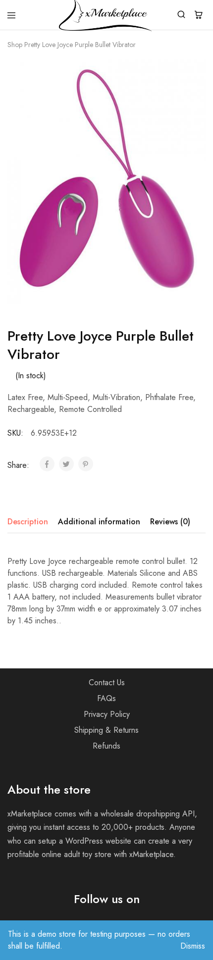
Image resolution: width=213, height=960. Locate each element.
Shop (14, 45)
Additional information (99, 521)
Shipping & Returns (106, 730)
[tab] (30, 522)
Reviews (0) (170, 521)
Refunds (106, 746)
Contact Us (107, 682)
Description (27, 521)
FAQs (106, 698)
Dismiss (192, 946)
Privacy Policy (107, 714)
